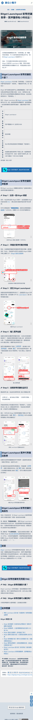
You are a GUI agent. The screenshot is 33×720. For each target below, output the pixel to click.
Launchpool (23, 294)
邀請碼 (2, 210)
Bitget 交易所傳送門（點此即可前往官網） (18, 169)
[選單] (31, 3)
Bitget (2, 550)
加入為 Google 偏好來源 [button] (17, 707)
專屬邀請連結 (15, 208)
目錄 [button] (31, 698)
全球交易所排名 (14, 534)
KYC (8, 202)
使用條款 (12, 713)
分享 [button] (31, 701)
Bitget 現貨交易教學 (17, 253)
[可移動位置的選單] (31, 693)
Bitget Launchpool (9, 57)
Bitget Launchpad (23, 100)
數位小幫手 (10, 2)
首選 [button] (31, 705)
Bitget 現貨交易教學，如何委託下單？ (15, 632)
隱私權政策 (19, 713)
